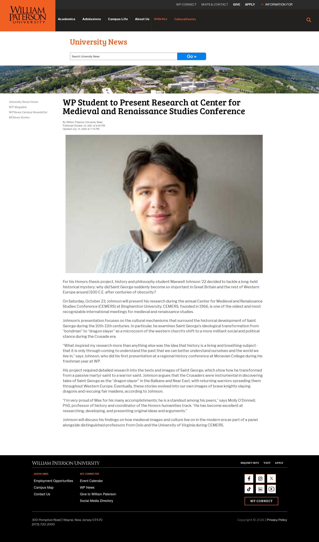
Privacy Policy (277, 520)
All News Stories (19, 117)
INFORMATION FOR (279, 4)
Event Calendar (91, 480)
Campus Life (118, 19)
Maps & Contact (214, 4)
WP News (87, 487)
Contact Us (42, 493)
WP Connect (261, 501)
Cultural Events (185, 19)
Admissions (91, 19)
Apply (250, 4)
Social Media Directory (96, 500)
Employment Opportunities (53, 480)
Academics (66, 19)
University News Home (23, 101)
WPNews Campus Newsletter (28, 112)
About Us (142, 19)
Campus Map (44, 487)
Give (236, 4)
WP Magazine (18, 107)
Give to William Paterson (98, 493)
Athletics (160, 19)
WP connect (186, 4)
